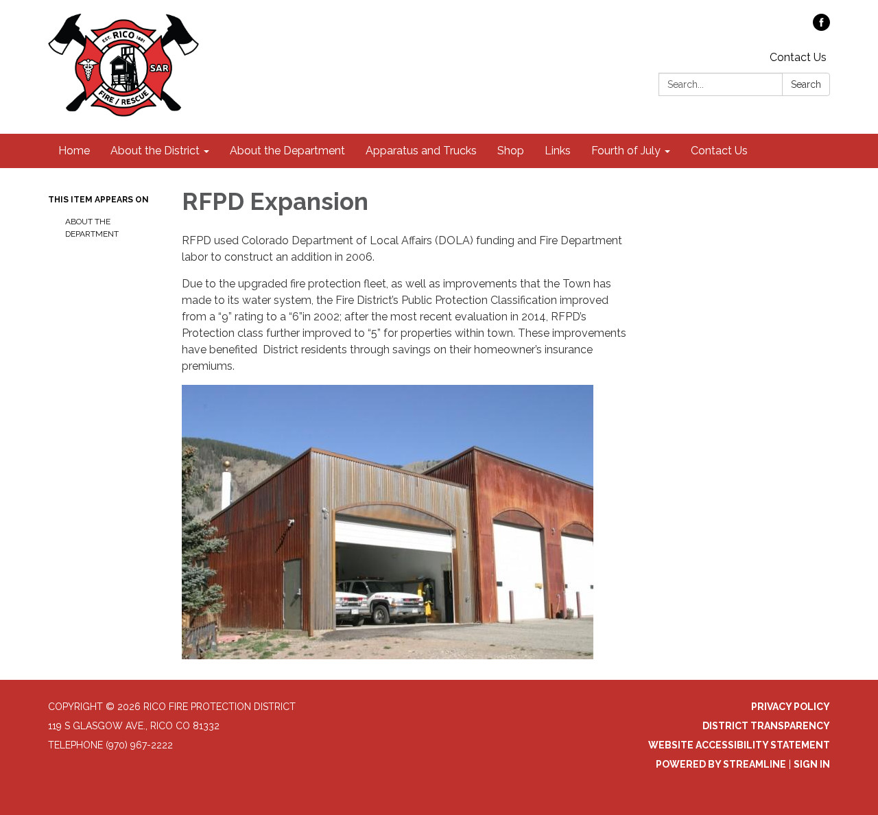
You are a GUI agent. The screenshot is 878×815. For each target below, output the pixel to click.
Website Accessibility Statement (739, 745)
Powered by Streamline (721, 764)
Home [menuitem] (74, 150)
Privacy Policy (790, 706)
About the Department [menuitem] (287, 150)
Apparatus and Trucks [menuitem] (421, 150)
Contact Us (798, 57)
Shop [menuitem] (510, 150)
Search (806, 84)
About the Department (92, 228)
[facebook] (821, 27)
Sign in (812, 764)
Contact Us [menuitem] (719, 150)
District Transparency (766, 725)
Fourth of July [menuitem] (626, 150)
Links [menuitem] (558, 150)
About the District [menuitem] (155, 150)
